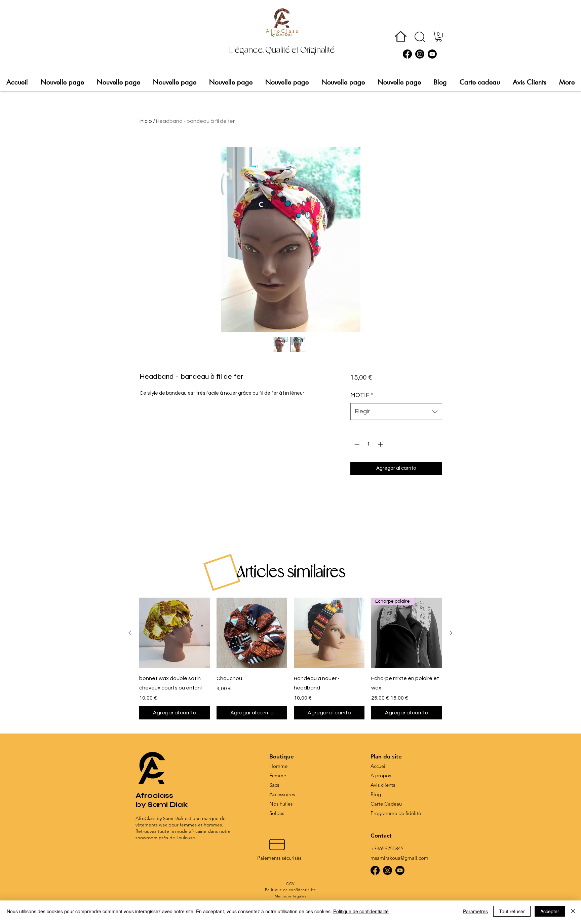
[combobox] (396, 411)
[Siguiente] (451, 633)
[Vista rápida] (174, 633)
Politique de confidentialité (361, 911)
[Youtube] (432, 54)
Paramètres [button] (475, 911)
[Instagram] (419, 54)
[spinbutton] (368, 444)
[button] (420, 37)
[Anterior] (130, 633)
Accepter (549, 911)
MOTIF (361, 395)
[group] (290, 658)
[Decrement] (356, 444)
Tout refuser (512, 911)
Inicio (146, 121)
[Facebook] (407, 54)
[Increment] (381, 444)
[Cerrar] (573, 911)
